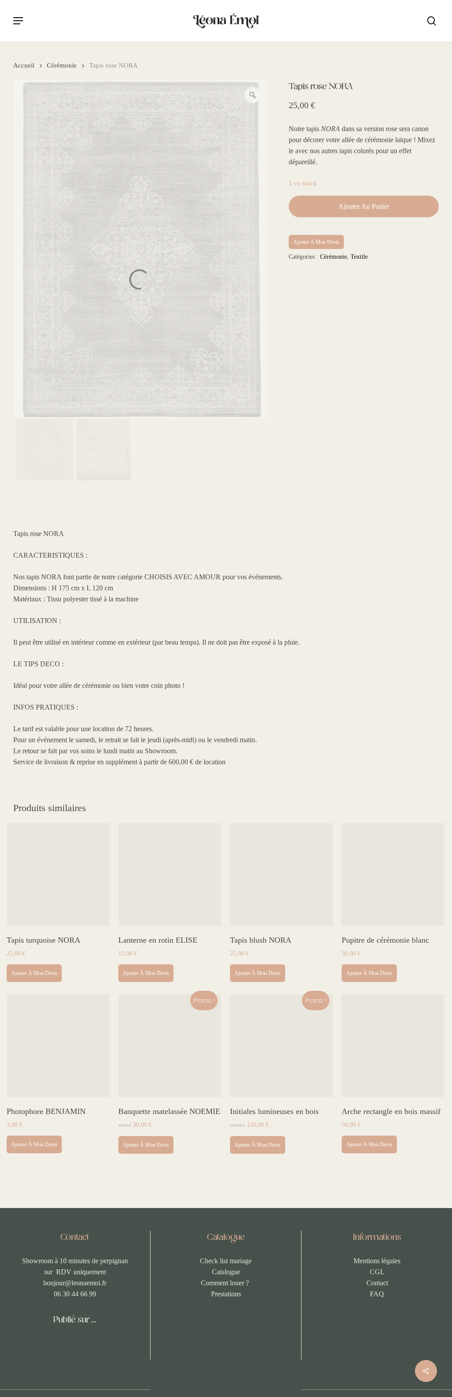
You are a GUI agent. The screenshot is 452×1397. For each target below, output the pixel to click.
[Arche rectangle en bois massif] (393, 1045)
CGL (377, 1272)
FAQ (377, 1294)
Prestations (226, 1294)
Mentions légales (377, 1261)
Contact (377, 1283)
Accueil (23, 65)
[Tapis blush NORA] (281, 874)
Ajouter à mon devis (316, 242)
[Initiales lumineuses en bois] (281, 1045)
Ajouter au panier (364, 206)
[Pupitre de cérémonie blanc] (393, 874)
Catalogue (226, 1272)
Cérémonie (62, 65)
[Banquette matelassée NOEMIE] (169, 1045)
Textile (359, 256)
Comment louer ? (226, 1283)
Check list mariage (226, 1261)
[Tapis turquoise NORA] (58, 874)
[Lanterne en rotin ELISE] (169, 874)
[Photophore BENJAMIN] (58, 1045)
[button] (18, 20)
